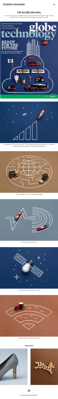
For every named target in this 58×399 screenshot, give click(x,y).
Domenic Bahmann (14, 4)
